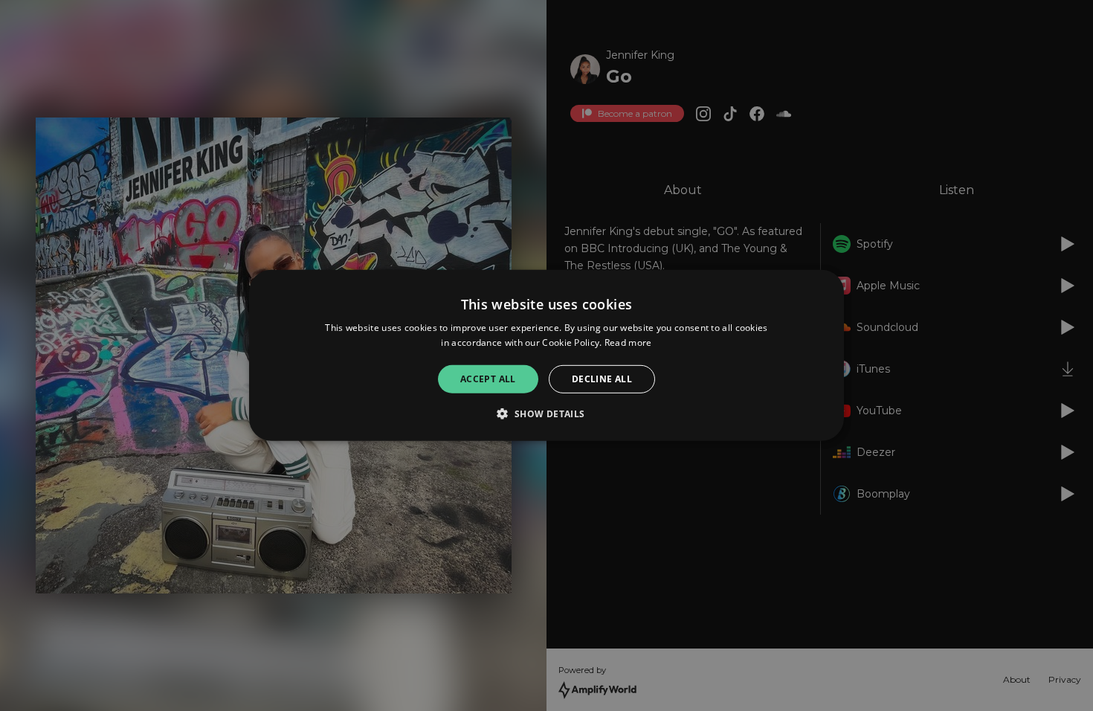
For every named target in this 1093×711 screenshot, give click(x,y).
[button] (546, 413)
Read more (628, 342)
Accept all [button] (488, 379)
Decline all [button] (602, 379)
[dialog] (546, 355)
